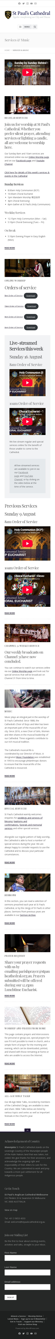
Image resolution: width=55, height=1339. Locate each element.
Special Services (16, 808)
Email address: (13, 1281)
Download (30, 295)
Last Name (11, 1267)
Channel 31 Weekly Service (22, 645)
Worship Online (35, 1316)
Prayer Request (15, 955)
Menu (27, 27)
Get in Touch (16, 1321)
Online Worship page (39, 157)
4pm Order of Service (14, 317)
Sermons (10, 895)
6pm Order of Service (14, 327)
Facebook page (23, 160)
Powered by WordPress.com (27, 1328)
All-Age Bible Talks (17, 1096)
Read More (10, 248)
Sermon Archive (28, 915)
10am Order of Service (14, 306)
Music (8, 711)
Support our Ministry (33, 1321)
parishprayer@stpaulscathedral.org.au (27, 973)
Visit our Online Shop (27, 1324)
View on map (11, 1210)
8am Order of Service (14, 295)
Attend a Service (18, 1316)
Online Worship (15, 280)
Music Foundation (25, 757)
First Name (11, 1252)
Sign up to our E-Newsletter (33, 1319)
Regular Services (16, 117)
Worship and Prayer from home (25, 1028)
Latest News (13, 1319)
